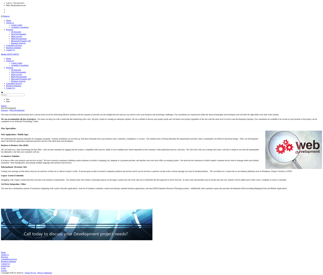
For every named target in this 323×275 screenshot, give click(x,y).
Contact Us (10, 50)
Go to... (4, 54)
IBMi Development (19, 39)
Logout (4, 270)
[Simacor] (5, 16)
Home (8, 20)
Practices (9, 29)
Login (3, 268)
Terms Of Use (30, 273)
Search (3, 106)
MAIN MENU (13, 54)
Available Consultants (20, 27)
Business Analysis (18, 43)
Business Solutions (13, 48)
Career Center (16, 25)
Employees (5, 266)
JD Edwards (16, 32)
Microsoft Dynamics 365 (21, 41)
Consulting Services (14, 45)
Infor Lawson (16, 36)
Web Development (18, 34)
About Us (10, 23)
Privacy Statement (44, 273)
